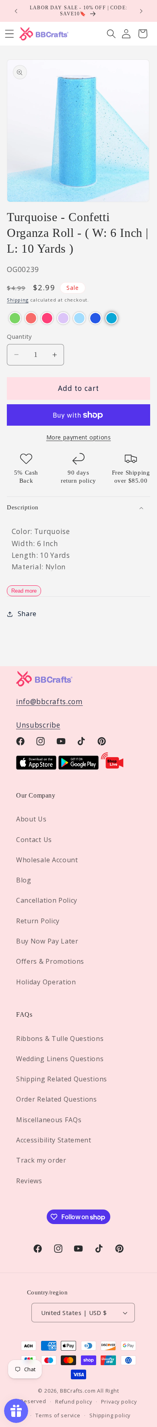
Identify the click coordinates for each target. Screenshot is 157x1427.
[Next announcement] (141, 11)
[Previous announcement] (16, 11)
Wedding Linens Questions (60, 1058)
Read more (24, 591)
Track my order (41, 1160)
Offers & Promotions (50, 961)
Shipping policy (109, 1415)
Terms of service (58, 1415)
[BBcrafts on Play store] (78, 767)
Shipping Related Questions (61, 1078)
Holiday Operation (46, 981)
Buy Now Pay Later (47, 941)
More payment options (78, 437)
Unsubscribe (38, 725)
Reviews (29, 1180)
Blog (23, 880)
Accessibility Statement (53, 1140)
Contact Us (34, 839)
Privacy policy (119, 1401)
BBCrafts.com (78, 1390)
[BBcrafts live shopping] (112, 767)
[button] (111, 33)
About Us (31, 819)
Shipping (17, 300)
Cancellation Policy (46, 900)
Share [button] (27, 613)
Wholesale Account (47, 859)
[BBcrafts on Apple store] (36, 767)
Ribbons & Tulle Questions (59, 1038)
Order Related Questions (56, 1099)
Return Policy (38, 920)
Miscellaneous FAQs (48, 1119)
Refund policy (73, 1401)
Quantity (19, 336)
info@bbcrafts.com (49, 701)
